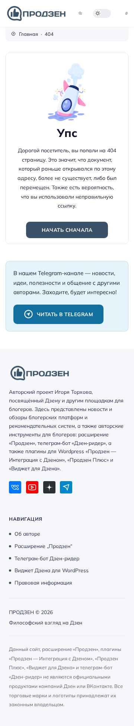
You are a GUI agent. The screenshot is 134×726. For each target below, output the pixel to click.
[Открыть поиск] (80, 13)
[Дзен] (49, 487)
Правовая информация (43, 582)
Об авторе (27, 533)
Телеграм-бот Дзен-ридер (47, 558)
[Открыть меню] (126, 13)
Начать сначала (67, 230)
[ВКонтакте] (15, 487)
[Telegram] (66, 487)
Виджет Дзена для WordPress (52, 570)
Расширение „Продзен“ (43, 546)
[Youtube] (32, 487)
